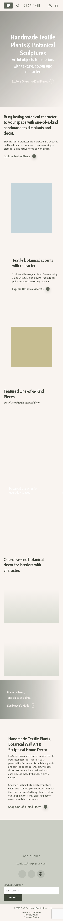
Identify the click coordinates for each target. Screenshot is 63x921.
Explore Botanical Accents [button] (28, 289)
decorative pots (31, 799)
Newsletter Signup (13, 884)
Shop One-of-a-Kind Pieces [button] (24, 807)
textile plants (20, 795)
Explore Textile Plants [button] (17, 156)
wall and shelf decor (40, 795)
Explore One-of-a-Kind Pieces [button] (30, 81)
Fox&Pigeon (31, 5)
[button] (8, 5)
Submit (13, 897)
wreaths (12, 799)
